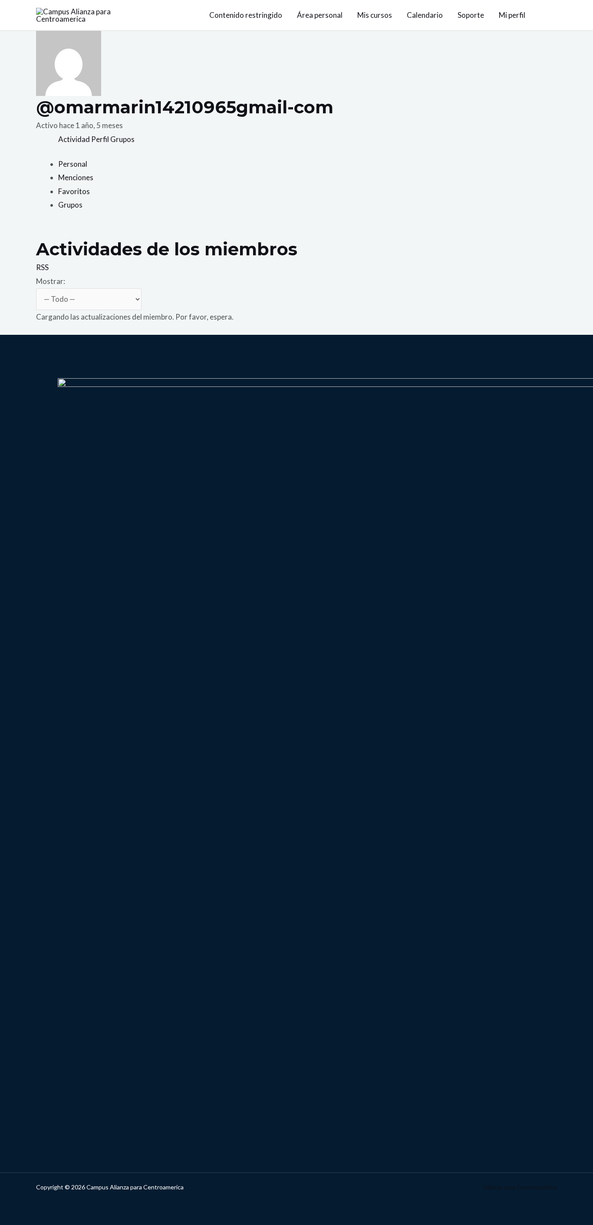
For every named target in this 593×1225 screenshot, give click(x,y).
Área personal (320, 15)
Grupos (122, 139)
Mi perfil (512, 15)
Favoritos (74, 191)
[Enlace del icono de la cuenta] (553, 15)
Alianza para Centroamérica (520, 1187)
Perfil (100, 139)
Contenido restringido (245, 15)
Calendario (425, 15)
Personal (72, 163)
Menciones (75, 177)
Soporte (471, 15)
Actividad (74, 139)
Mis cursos (374, 15)
